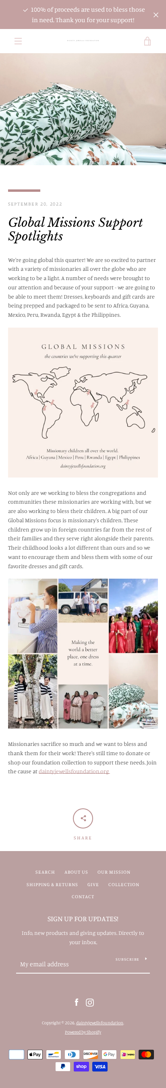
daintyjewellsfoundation (99, 1023)
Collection (123, 884)
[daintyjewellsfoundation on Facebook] (77, 1002)
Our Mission (114, 872)
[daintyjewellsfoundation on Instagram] (90, 1002)
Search (45, 872)
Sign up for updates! (83, 918)
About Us (76, 872)
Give (93, 884)
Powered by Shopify (83, 1032)
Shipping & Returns (52, 884)
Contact (83, 896)
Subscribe (127, 959)
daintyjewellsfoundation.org (74, 771)
